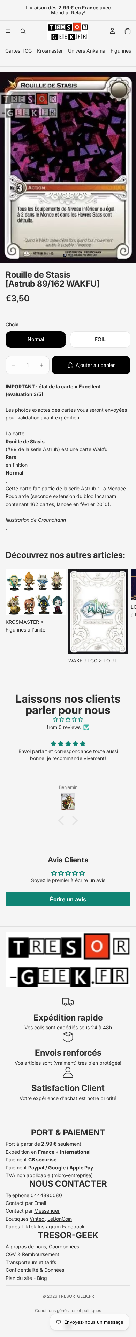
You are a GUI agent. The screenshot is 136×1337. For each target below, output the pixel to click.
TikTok (28, 1226)
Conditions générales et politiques (68, 1310)
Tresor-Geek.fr (76, 1296)
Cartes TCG (18, 51)
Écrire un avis (68, 899)
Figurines (121, 51)
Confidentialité (22, 1270)
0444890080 (46, 1195)
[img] (68, 719)
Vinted (37, 1219)
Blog (42, 1278)
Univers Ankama (86, 51)
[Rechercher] (23, 31)
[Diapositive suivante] (122, 617)
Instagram (49, 1226)
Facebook (73, 1226)
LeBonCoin (59, 1219)
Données (54, 1270)
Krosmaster (50, 51)
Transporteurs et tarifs (31, 1262)
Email (40, 1203)
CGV (11, 1254)
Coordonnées (64, 1246)
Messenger (47, 1211)
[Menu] (8, 31)
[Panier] (127, 31)
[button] (63, 820)
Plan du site (19, 1278)
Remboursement (40, 1254)
